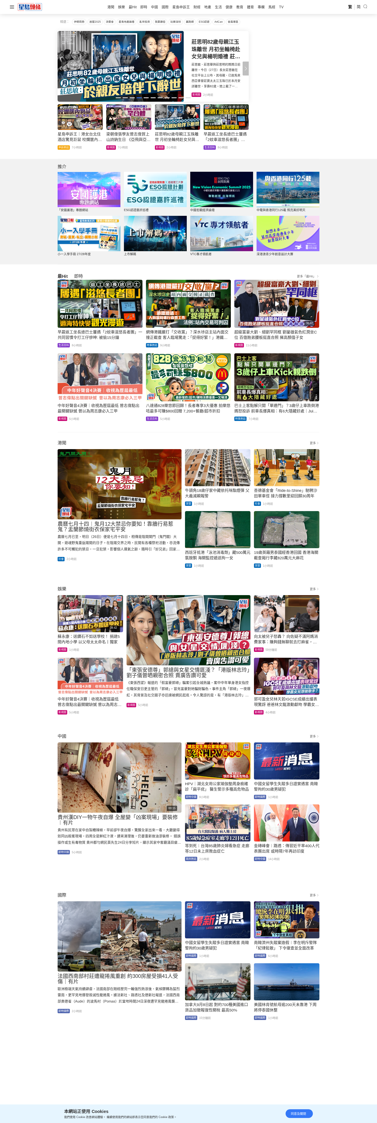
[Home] (30, 7)
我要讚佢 (160, 21)
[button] (246, 69)
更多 (313, 443)
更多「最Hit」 (306, 276)
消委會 (110, 21)
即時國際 (63, 147)
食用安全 (161, 147)
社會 (207, 147)
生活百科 (63, 345)
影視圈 (239, 345)
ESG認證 (204, 21)
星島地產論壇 (126, 21)
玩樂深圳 (175, 21)
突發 (188, 503)
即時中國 (63, 852)
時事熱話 (112, 147)
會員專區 (233, 21)
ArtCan (218, 21)
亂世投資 (144, 21)
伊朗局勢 (79, 21)
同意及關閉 (298, 1113)
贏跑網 (190, 21)
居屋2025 (95, 21)
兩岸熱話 (191, 859)
